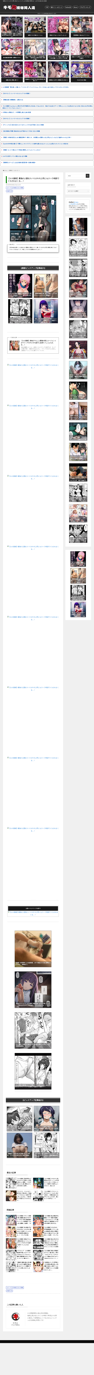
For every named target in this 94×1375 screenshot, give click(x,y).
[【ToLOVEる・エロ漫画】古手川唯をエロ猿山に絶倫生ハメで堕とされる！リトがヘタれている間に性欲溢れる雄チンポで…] (78, 444)
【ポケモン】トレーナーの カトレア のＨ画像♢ (16, 93)
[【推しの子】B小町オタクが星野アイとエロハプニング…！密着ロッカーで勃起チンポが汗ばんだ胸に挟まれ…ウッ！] (46, 300)
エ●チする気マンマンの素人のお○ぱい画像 (15, 156)
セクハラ (9, 187)
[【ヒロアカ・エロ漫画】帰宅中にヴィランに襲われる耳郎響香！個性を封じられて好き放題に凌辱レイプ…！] (46, 1107)
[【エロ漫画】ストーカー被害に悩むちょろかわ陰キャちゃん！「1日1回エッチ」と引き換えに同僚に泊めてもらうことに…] (78, 505)
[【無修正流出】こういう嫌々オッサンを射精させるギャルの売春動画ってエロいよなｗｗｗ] (78, 219)
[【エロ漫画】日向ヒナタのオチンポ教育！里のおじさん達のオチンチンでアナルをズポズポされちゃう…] (78, 300)
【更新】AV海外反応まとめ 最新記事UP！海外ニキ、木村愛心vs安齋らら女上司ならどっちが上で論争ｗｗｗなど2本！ (37, 137)
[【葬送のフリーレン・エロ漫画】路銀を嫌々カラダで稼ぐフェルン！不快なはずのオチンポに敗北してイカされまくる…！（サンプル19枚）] (33, 972)
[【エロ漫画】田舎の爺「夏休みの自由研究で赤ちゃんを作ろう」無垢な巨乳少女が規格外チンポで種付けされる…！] (19, 1107)
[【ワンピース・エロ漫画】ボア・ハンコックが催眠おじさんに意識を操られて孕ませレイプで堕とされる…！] (78, 341)
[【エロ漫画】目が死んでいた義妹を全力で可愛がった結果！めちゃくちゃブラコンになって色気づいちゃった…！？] (78, 525)
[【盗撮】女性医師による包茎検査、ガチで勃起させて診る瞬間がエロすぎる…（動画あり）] (33, 932)
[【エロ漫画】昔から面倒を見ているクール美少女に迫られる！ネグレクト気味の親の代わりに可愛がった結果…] (46, 1134)
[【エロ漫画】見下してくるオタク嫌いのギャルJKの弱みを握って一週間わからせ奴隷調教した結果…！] (78, 321)
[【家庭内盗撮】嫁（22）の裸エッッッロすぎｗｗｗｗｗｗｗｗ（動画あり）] (46, 275)
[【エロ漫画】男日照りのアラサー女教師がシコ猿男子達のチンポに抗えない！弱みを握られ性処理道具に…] (78, 260)
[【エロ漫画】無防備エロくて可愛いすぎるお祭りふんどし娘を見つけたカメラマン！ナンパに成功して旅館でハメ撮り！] (33, 1054)
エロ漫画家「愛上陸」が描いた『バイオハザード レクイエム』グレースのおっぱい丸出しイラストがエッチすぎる (35, 87)
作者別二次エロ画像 (18, 187)
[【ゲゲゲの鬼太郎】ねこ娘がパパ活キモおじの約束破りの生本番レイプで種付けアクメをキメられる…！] (78, 280)
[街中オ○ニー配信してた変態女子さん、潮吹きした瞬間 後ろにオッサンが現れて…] (78, 362)
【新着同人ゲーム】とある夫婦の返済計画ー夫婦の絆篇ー (19, 162)
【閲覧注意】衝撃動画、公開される (13, 99)
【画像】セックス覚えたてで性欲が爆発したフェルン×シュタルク (22, 150)
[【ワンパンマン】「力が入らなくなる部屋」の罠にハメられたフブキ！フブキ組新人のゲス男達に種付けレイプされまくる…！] (78, 423)
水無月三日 (9, 191)
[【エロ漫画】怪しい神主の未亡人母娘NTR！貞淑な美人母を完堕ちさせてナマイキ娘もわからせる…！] (78, 239)
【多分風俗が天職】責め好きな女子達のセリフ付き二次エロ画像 (21, 131)
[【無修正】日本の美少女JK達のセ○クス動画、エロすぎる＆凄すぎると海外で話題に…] (19, 1134)
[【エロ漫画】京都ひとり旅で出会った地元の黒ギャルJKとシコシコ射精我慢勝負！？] (33, 1013)
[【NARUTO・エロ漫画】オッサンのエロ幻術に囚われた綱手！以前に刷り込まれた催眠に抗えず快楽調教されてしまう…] (78, 382)
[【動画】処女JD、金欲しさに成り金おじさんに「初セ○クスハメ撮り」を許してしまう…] (78, 403)
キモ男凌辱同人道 (73, 204)
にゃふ (15, 1323)
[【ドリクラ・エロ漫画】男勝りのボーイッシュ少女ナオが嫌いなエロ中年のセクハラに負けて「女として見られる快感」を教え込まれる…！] (20, 300)
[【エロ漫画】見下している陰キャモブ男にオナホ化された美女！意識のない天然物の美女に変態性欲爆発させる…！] (78, 484)
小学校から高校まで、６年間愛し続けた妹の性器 (17, 112)
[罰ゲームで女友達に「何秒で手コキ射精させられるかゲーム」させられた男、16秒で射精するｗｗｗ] (78, 464)
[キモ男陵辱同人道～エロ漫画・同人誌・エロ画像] (19, 7)
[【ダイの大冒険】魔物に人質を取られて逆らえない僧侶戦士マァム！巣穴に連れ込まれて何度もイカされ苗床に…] (20, 275)
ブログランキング (85, 7)
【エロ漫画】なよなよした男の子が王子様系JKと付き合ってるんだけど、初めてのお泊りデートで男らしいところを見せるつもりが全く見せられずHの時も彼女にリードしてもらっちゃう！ (48, 107)
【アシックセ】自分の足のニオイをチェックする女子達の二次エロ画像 (23, 125)
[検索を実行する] (87, 176)
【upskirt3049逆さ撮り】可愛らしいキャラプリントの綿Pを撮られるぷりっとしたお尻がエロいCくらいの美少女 (35, 143)
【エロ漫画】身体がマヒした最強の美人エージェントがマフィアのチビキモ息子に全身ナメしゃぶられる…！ (38, 343)
